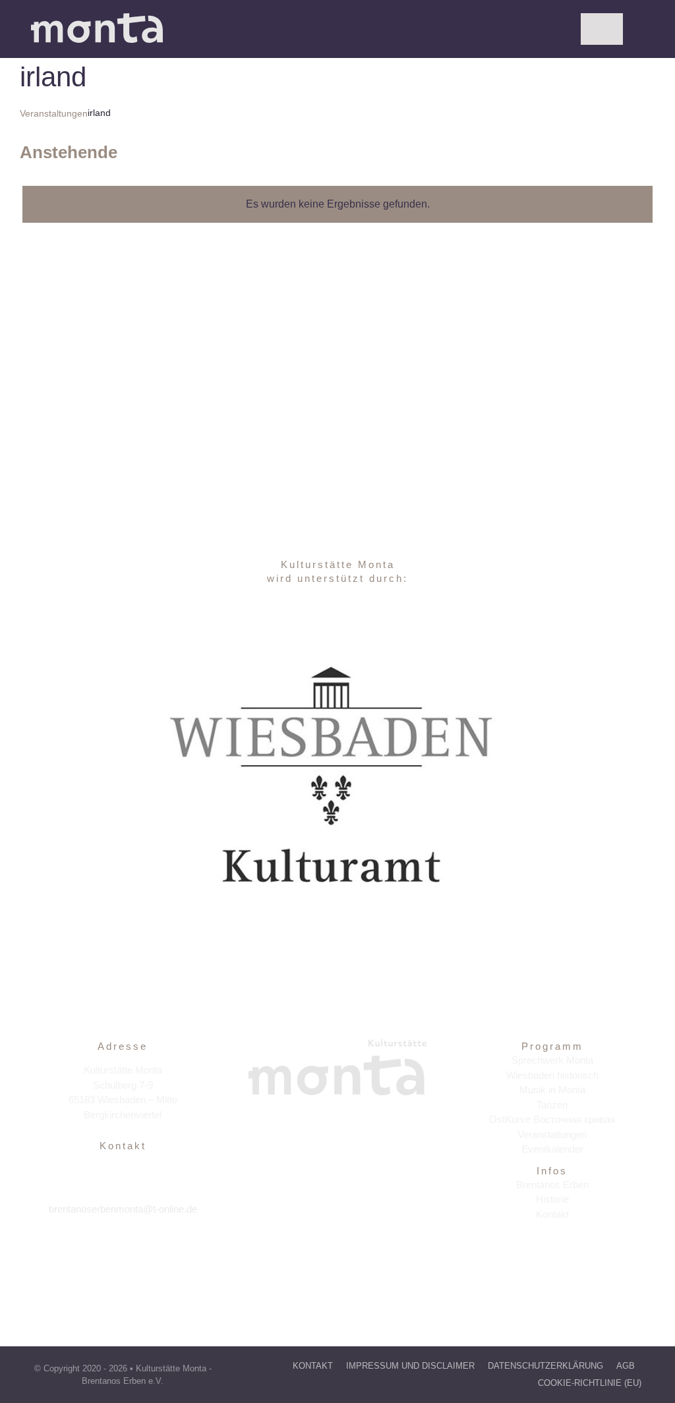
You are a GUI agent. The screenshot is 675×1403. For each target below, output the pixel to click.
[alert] (337, 204)
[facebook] (94, 1250)
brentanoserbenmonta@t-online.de (123, 1209)
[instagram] (123, 1250)
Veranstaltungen (54, 113)
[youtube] (151, 1250)
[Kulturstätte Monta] (97, 18)
